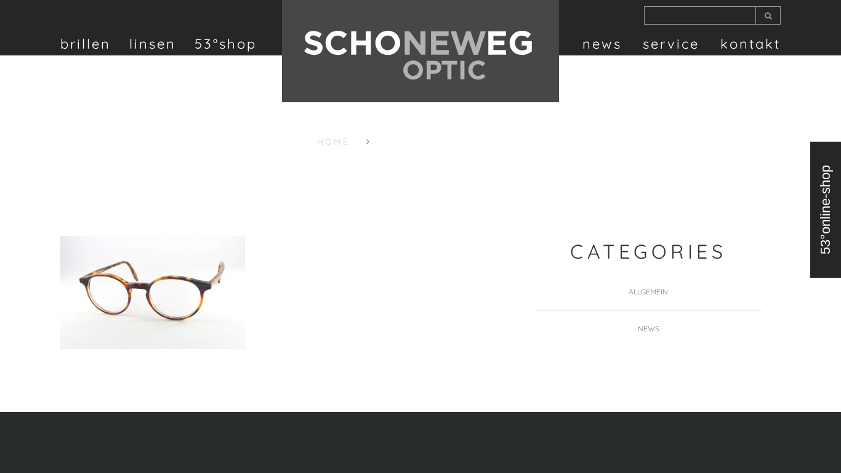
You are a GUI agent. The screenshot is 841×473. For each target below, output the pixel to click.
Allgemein (648, 291)
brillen (85, 44)
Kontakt (750, 44)
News (602, 44)
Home (333, 141)
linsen (152, 44)
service (671, 44)
